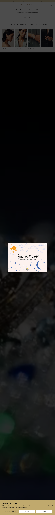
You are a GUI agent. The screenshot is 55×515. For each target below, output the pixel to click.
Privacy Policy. (25, 507)
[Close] (45, 244)
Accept (27, 511)
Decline (44, 511)
